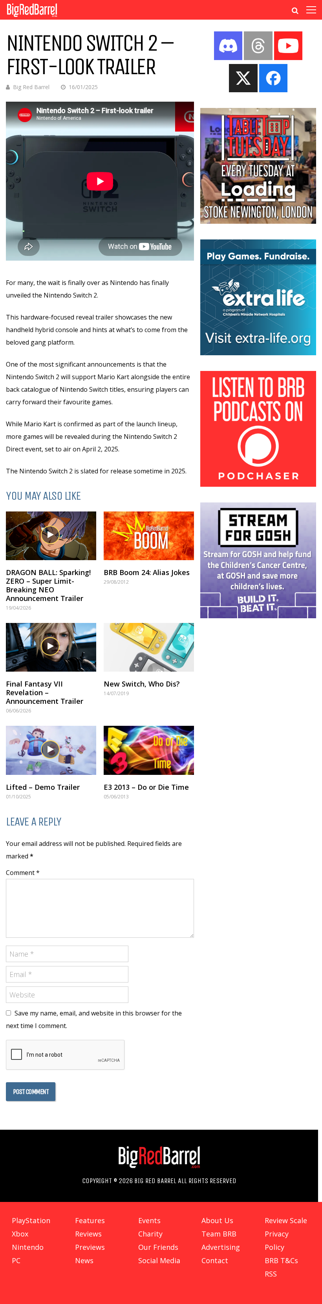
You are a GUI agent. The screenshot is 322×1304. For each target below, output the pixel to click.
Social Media (159, 1260)
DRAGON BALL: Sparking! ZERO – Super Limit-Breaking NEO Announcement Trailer (48, 585)
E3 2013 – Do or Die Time (146, 787)
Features (90, 1220)
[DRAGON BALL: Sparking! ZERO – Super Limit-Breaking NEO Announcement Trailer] (51, 535)
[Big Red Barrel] (32, 17)
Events (149, 1220)
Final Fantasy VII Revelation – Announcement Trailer (44, 692)
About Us (217, 1220)
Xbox (20, 1233)
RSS (271, 1273)
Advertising (220, 1247)
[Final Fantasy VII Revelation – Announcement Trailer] (51, 647)
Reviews (88, 1233)
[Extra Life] (258, 353)
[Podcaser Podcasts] (258, 484)
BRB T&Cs (281, 1260)
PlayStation (31, 1220)
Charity (150, 1233)
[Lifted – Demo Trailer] (51, 750)
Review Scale (286, 1220)
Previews (90, 1247)
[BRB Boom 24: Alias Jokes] (149, 535)
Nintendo (28, 1247)
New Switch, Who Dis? (142, 684)
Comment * (23, 872)
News (84, 1260)
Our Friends (158, 1247)
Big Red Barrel (31, 87)
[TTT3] (258, 221)
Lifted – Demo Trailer (43, 787)
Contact (214, 1260)
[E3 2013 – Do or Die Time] (149, 750)
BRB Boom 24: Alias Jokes (147, 572)
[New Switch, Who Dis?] (149, 647)
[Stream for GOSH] (258, 616)
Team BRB (218, 1233)
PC (16, 1260)
